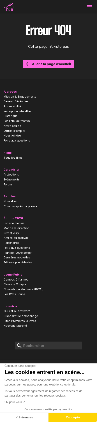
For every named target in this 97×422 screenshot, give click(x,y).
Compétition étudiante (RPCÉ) (23, 289)
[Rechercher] (79, 7)
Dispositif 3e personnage (21, 316)
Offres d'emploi (14, 130)
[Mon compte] (68, 7)
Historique (10, 116)
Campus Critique (15, 284)
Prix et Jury (11, 233)
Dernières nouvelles (17, 257)
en (57, 7)
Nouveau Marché (15, 325)
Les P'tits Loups (14, 294)
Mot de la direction (16, 228)
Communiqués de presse (20, 206)
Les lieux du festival (17, 121)
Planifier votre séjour (18, 252)
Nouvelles (10, 201)
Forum (8, 184)
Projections (11, 174)
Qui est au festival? (17, 311)
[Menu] (89, 7)
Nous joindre (12, 135)
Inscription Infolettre (17, 111)
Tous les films (13, 157)
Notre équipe (12, 126)
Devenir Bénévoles (16, 101)
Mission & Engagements (20, 96)
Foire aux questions (17, 140)
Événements (12, 179)
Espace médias (14, 223)
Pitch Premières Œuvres (20, 321)
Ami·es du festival (16, 238)
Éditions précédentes (18, 262)
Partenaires (11, 242)
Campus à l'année (16, 279)
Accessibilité (12, 106)
